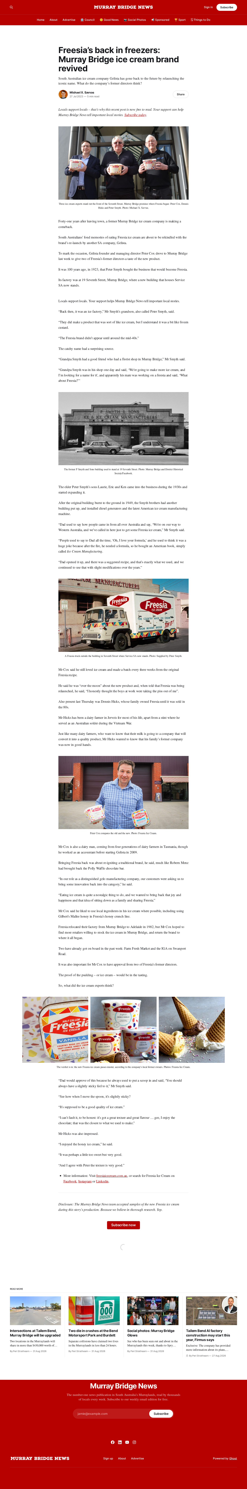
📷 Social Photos (135, 19)
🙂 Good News (109, 19)
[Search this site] (11, 7)
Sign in (208, 7)
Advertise (69, 19)
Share (181, 94)
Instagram (84, 1181)
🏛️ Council (87, 19)
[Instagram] (134, 1442)
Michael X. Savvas (82, 92)
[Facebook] (112, 1442)
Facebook (69, 1181)
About (54, 19)
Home (40, 19)
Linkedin (102, 1181)
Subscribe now (123, 1225)
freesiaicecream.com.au (111, 1175)
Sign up (108, 1458)
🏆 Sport (180, 19)
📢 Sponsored (160, 19)
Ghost (233, 1458)
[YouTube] (127, 1442)
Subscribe (226, 7)
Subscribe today (135, 114)
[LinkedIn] (120, 1442)
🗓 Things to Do (200, 19)
